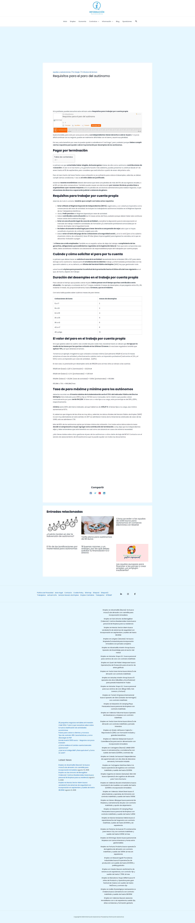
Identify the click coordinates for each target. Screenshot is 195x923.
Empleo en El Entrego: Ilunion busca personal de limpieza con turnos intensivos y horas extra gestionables (118, 840)
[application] (98, 21)
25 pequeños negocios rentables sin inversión (75, 723)
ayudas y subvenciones (62, 72)
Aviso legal (59, 593)
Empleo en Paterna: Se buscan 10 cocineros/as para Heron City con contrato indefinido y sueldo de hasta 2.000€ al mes (118, 831)
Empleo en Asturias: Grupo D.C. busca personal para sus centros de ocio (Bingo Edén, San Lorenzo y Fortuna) (118, 688)
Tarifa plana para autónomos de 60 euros (96, 537)
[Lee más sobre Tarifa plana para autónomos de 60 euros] (97, 525)
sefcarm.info (52, 595)
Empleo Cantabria (87, 595)
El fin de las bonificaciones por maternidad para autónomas (62, 547)
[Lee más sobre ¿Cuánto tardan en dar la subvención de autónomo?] (63, 524)
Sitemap (88, 593)
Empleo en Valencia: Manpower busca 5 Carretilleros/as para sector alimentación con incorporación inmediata (118, 741)
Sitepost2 (104, 593)
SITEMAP (109, 595)
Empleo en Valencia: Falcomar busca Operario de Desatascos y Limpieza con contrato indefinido (118, 715)
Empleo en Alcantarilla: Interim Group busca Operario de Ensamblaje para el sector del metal (118, 650)
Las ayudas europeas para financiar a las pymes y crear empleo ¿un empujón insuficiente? (131, 567)
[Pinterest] (100, 493)
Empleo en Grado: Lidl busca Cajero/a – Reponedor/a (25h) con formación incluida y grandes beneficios (118, 732)
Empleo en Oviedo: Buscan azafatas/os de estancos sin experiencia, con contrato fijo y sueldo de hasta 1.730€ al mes (118, 871)
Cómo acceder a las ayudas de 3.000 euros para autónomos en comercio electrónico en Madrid (131, 521)
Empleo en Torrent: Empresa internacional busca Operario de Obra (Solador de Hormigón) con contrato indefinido (118, 697)
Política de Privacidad (45, 593)
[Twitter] (95, 493)
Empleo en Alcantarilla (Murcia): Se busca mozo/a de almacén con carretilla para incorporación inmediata (74, 767)
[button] (136, 21)
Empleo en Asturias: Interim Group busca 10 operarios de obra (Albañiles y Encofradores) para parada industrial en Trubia (118, 680)
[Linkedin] (104, 493)
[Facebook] (91, 493)
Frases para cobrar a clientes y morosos (73, 733)
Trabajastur (41, 595)
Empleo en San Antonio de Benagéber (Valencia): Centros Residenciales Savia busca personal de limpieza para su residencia (76, 775)
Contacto (68, 593)
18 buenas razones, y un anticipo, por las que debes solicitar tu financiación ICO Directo (95, 549)
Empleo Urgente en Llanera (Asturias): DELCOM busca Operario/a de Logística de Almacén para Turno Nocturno (118, 776)
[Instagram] (128, 594)
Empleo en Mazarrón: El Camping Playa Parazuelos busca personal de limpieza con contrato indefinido (118, 706)
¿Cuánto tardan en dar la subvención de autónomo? (60, 535)
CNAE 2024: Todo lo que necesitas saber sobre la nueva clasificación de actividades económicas (76, 727)
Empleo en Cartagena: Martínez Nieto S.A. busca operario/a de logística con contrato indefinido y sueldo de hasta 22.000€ (118, 767)
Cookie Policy (78, 593)
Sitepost (96, 593)
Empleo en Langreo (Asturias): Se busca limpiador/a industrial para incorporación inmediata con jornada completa (118, 641)
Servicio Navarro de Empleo (68, 595)
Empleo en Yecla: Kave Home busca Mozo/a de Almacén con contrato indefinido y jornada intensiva (118, 724)
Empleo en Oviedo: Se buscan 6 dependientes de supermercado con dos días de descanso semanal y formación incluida (118, 759)
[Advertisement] (97, 48)
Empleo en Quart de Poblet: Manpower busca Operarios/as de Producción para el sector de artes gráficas (118, 665)
